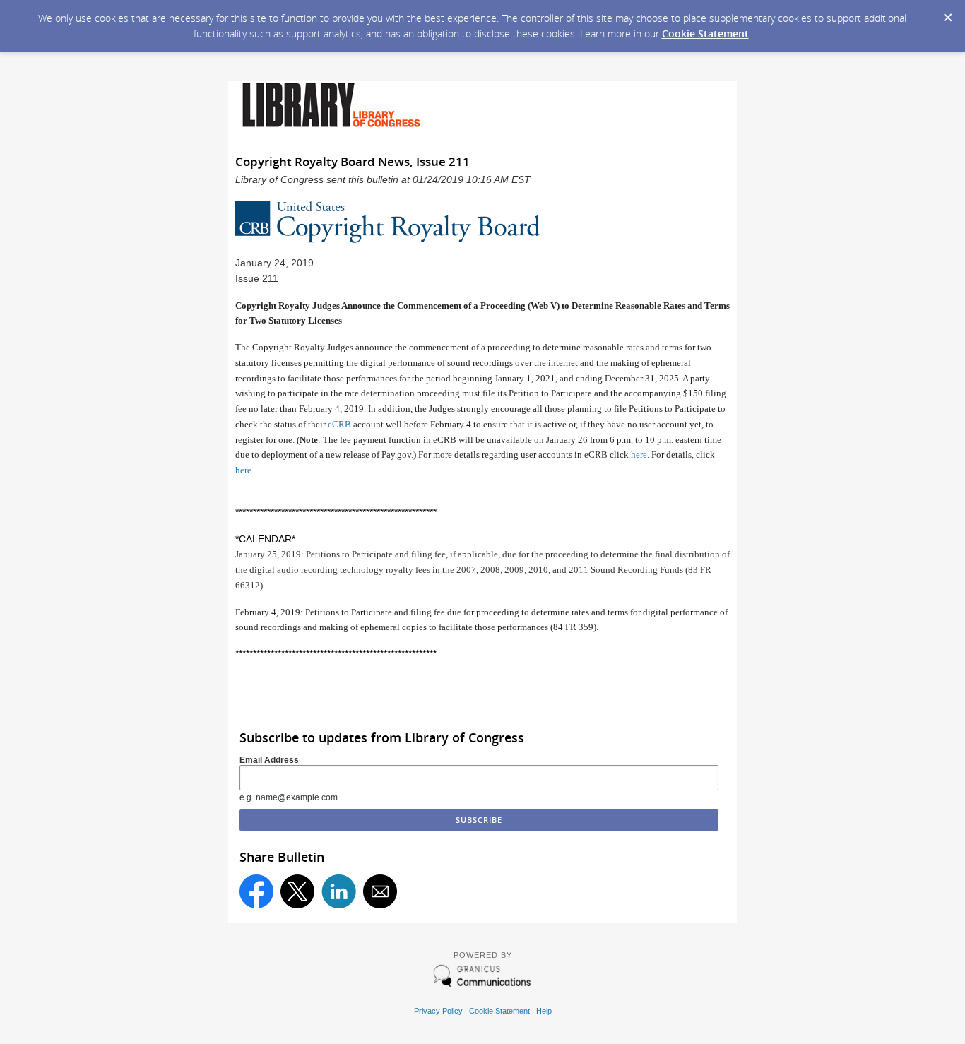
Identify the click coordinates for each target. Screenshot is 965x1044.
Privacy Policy (438, 1011)
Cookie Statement (705, 33)
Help (544, 1011)
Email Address (269, 760)
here (639, 454)
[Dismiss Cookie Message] (947, 13)
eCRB (339, 424)
